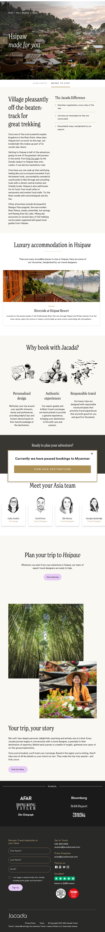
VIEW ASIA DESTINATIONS (52, 469)
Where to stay (60, 83)
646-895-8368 (61, 844)
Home (10, 13)
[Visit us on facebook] (56, 867)
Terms (41, 923)
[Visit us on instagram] (68, 867)
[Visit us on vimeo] (64, 867)
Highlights (40, 83)
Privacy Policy (30, 923)
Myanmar (25, 13)
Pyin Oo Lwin (32, 159)
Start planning (53, 577)
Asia (17, 13)
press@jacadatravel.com (66, 857)
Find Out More (18, 769)
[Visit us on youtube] (60, 867)
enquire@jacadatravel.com (67, 847)
